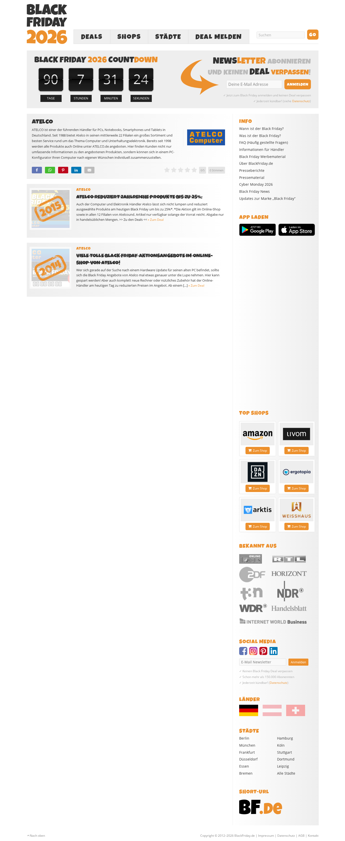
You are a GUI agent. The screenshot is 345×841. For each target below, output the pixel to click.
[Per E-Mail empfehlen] (89, 170)
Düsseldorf (248, 759)
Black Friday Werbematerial (262, 156)
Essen (244, 766)
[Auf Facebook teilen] (37, 170)
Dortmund (285, 759)
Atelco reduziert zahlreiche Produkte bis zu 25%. (139, 197)
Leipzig (283, 766)
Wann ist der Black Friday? (261, 128)
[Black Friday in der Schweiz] (293, 715)
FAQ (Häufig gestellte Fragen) (263, 142)
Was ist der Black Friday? (260, 135)
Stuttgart (284, 752)
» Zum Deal (156, 220)
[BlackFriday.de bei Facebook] (244, 653)
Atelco (83, 190)
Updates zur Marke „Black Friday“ (267, 198)
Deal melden (218, 37)
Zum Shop (260, 450)
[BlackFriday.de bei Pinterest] (264, 653)
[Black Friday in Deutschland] (250, 715)
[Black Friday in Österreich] (272, 715)
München (247, 745)
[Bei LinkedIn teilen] (76, 170)
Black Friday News (254, 191)
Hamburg (285, 738)
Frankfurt (247, 752)
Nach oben (37, 835)
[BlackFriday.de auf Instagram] (254, 653)
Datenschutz (301, 101)
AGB (301, 835)
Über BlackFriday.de (256, 163)
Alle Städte (286, 773)
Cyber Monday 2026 (256, 184)
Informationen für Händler (261, 149)
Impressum (266, 835)
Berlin (244, 738)
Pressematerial (251, 177)
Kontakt (313, 835)
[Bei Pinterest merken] (63, 170)
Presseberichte (251, 170)
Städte (168, 37)
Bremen (246, 773)
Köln (281, 745)
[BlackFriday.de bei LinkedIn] (274, 653)
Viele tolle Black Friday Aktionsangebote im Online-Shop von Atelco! (144, 259)
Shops (129, 37)
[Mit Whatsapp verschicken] (50, 170)
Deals (92, 37)
